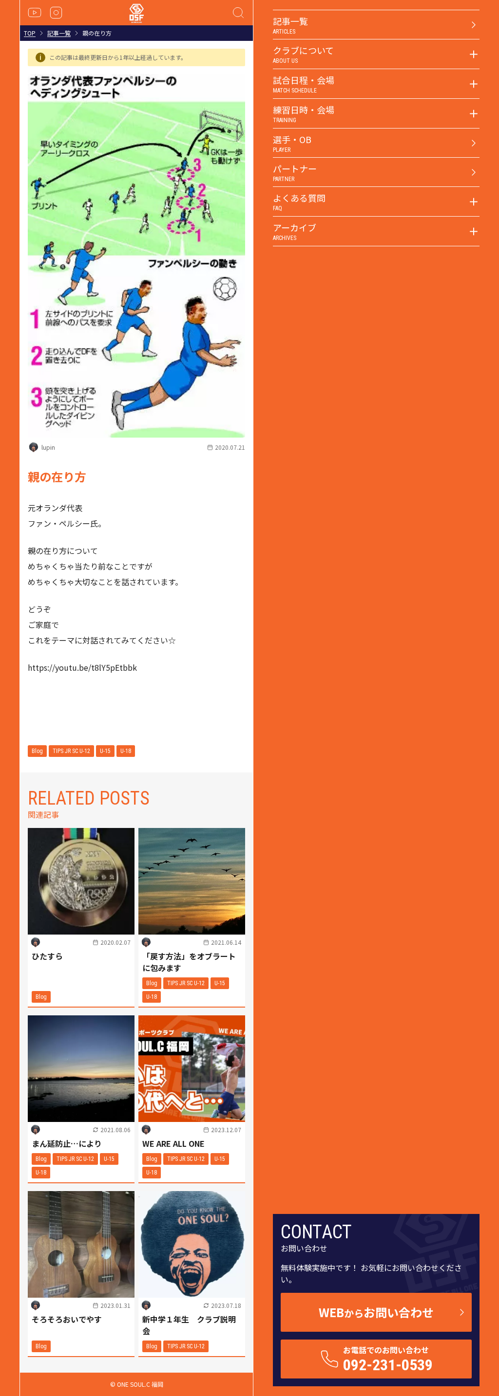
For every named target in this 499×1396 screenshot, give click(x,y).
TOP (30, 33)
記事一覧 (59, 33)
